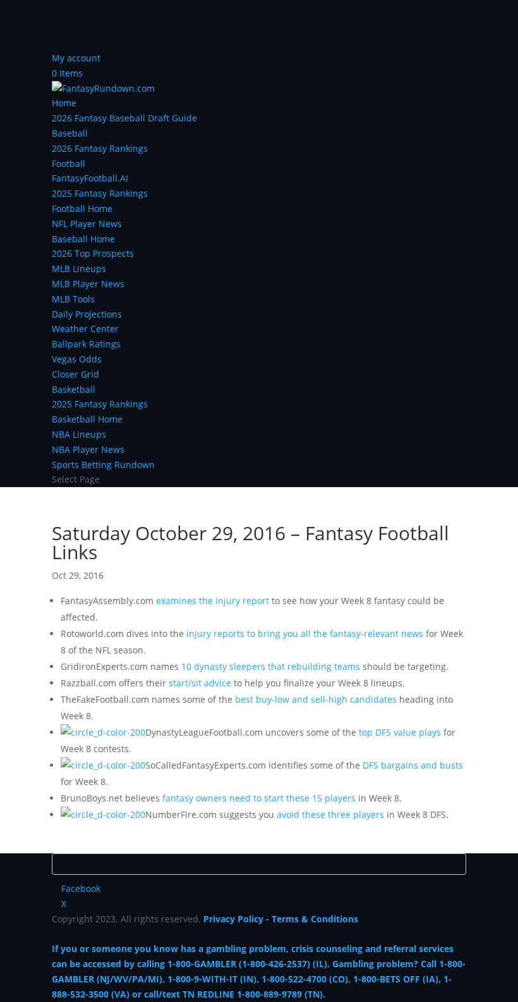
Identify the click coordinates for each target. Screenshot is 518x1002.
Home (64, 103)
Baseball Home (83, 239)
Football (68, 164)
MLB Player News (88, 284)
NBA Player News (88, 449)
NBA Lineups (79, 434)
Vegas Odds (77, 359)
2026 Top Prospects (93, 253)
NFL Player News (87, 224)
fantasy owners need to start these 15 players (259, 798)
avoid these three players (330, 814)
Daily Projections (87, 314)
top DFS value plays (400, 732)
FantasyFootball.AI (90, 178)
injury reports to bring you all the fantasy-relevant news (304, 634)
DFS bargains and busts (413, 765)
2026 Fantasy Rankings (100, 148)
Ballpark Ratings (86, 344)
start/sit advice (200, 683)
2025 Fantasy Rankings (100, 193)
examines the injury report (212, 601)
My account (76, 58)
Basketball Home (87, 419)
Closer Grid (75, 374)
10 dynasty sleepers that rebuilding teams (270, 666)
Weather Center (85, 329)
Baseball (70, 133)
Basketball (73, 389)
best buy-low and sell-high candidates (316, 699)
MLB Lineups (79, 269)
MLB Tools (73, 299)
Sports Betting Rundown (103, 465)
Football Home (82, 208)
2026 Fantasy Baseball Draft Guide (124, 118)
